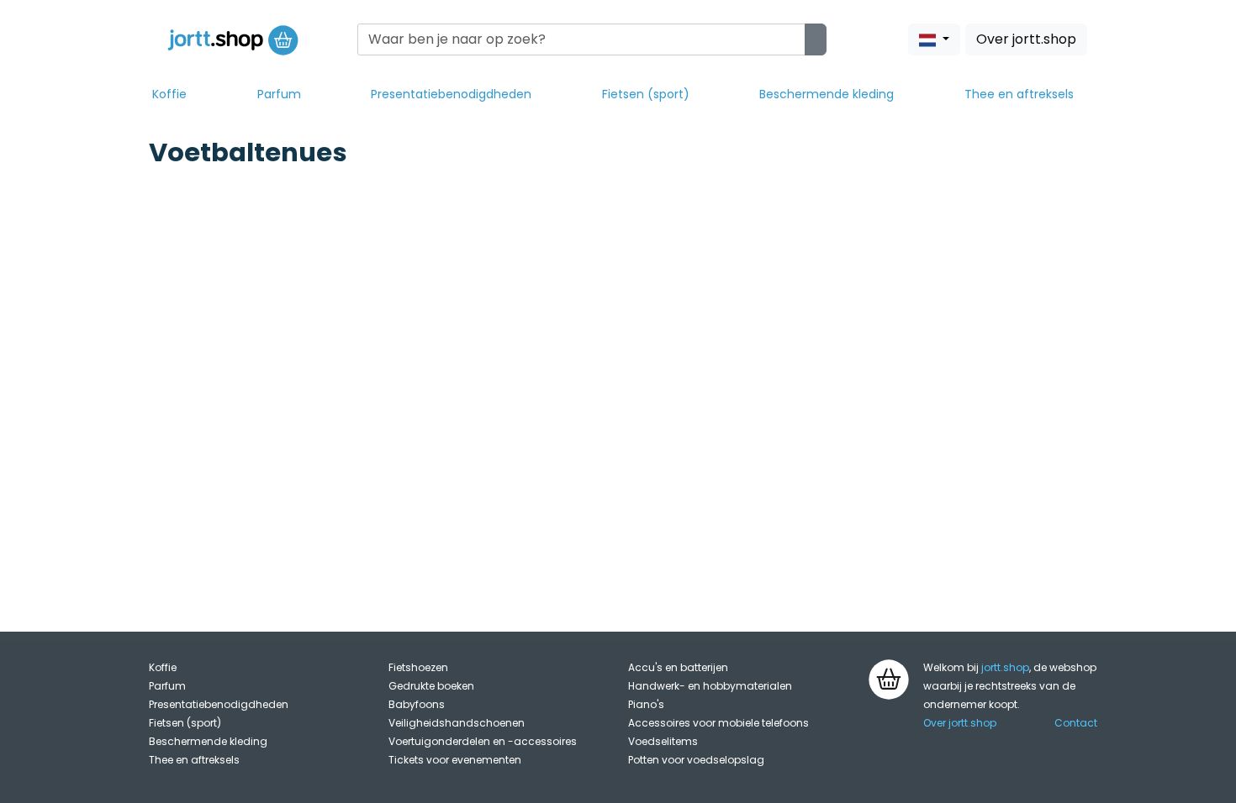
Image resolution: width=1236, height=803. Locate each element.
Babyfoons (416, 704)
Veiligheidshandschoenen (456, 723)
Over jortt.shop (1026, 39)
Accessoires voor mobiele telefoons (718, 723)
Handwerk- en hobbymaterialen (710, 686)
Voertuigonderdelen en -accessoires (482, 741)
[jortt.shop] (233, 39)
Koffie (169, 94)
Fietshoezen (418, 667)
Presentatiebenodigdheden (451, 94)
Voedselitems (663, 741)
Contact (1075, 723)
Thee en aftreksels (1019, 94)
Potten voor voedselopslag (696, 760)
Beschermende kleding (826, 94)
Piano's (646, 704)
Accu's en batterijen (678, 667)
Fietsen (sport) (645, 94)
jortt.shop (1005, 667)
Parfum (279, 94)
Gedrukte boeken (431, 686)
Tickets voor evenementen (454, 760)
